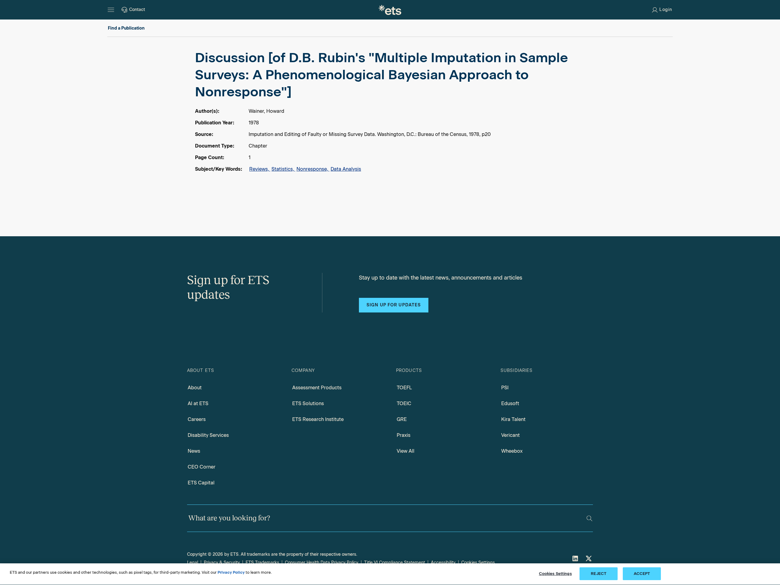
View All (405, 451)
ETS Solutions (308, 403)
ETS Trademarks (262, 562)
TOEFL (404, 388)
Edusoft (510, 403)
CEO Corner (201, 467)
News (194, 451)
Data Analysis (346, 169)
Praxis (403, 435)
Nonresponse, (312, 169)
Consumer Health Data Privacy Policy (321, 562)
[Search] (589, 518)
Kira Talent (513, 419)
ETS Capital (201, 483)
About (195, 388)
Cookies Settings (478, 562)
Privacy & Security (222, 562)
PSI (505, 388)
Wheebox (512, 451)
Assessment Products (317, 388)
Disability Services (208, 435)
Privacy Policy (231, 572)
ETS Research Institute (318, 419)
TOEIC (404, 403)
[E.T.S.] (390, 10)
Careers (197, 419)
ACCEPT (642, 573)
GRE (402, 419)
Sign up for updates (394, 305)
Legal (192, 562)
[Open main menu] (111, 9)
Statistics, (283, 169)
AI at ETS (198, 403)
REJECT (598, 573)
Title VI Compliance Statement (394, 562)
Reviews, (259, 169)
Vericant (510, 435)
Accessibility (443, 562)
